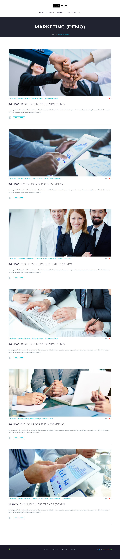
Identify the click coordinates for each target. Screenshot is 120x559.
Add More (73, 549)
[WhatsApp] (111, 549)
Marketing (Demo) (37, 98)
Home (41, 13)
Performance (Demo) (51, 98)
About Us (50, 13)
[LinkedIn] (99, 549)
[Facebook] (97, 549)
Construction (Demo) (24, 98)
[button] (10, 118)
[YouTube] (108, 549)
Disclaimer (64, 549)
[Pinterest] (106, 549)
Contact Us (71, 13)
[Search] (79, 13)
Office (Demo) (52, 258)
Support (46, 549)
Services (60, 13)
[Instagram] (104, 549)
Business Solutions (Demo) (26, 258)
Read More (19, 118)
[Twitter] (101, 549)
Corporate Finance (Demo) (40, 178)
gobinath (13, 98)
